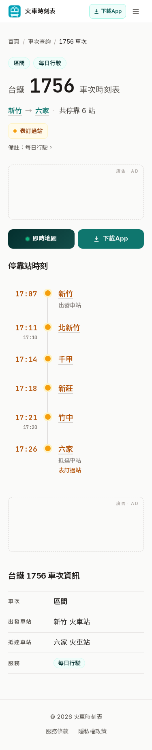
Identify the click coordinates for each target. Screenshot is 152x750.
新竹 (15, 111)
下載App (111, 11)
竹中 (65, 417)
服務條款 (57, 731)
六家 (42, 111)
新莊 (65, 388)
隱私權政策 (92, 731)
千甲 (65, 359)
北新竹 (69, 327)
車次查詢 (39, 41)
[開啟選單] (136, 11)
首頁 (13, 41)
